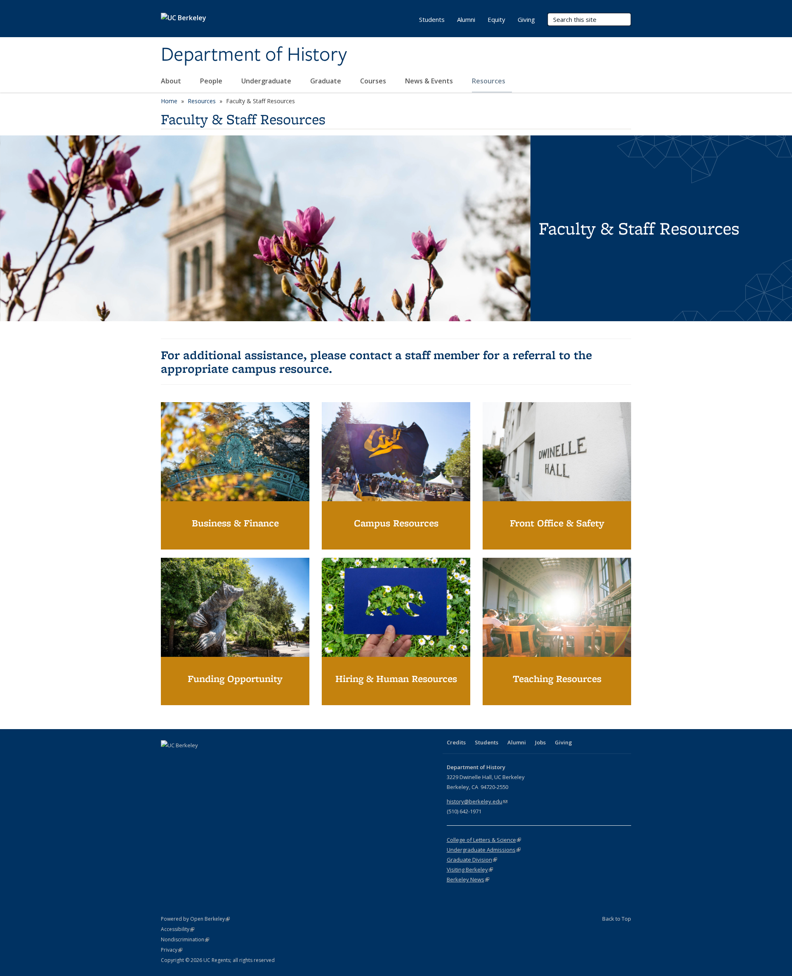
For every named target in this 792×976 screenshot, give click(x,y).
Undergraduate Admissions (484, 849)
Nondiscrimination (185, 939)
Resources (489, 80)
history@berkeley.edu (477, 801)
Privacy (171, 949)
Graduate (326, 80)
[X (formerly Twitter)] (184, 759)
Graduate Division (472, 859)
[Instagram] (216, 759)
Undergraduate (267, 80)
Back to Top (616, 918)
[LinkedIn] (200, 759)
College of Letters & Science (484, 839)
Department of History (254, 55)
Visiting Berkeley (470, 869)
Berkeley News (468, 879)
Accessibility (177, 929)
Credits (456, 742)
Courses (374, 80)
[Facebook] (168, 759)
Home (169, 101)
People (212, 80)
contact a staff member (414, 354)
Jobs (540, 742)
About (172, 80)
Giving (526, 19)
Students (432, 19)
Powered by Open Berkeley (195, 918)
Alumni (466, 19)
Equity (496, 19)
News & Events (430, 80)
